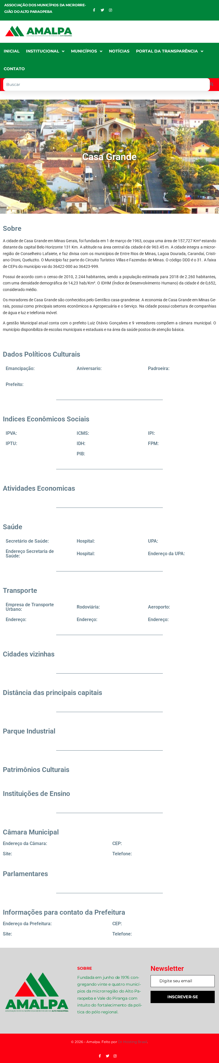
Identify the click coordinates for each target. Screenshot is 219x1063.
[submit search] (212, 84)
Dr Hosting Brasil (132, 1042)
